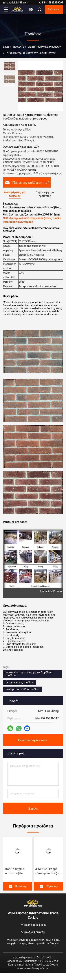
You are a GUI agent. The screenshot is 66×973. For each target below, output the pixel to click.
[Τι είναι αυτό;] (19, 728)
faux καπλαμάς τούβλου (20, 682)
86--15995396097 (52, 2)
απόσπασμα (54, 9)
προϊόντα (18, 46)
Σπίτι (6, 46)
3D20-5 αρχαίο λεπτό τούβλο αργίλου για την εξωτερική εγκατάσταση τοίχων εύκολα (14, 871)
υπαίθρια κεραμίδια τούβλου (22, 689)
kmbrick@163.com (17, 2)
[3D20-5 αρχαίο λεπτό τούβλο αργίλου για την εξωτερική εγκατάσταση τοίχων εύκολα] (17, 851)
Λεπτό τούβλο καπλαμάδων (44, 46)
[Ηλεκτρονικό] (27, 728)
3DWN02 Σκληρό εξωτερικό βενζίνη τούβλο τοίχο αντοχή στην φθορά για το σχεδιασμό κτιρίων (48, 871)
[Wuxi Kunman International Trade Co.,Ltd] (18, 9)
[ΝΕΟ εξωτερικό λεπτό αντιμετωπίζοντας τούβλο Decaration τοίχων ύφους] (40, 86)
